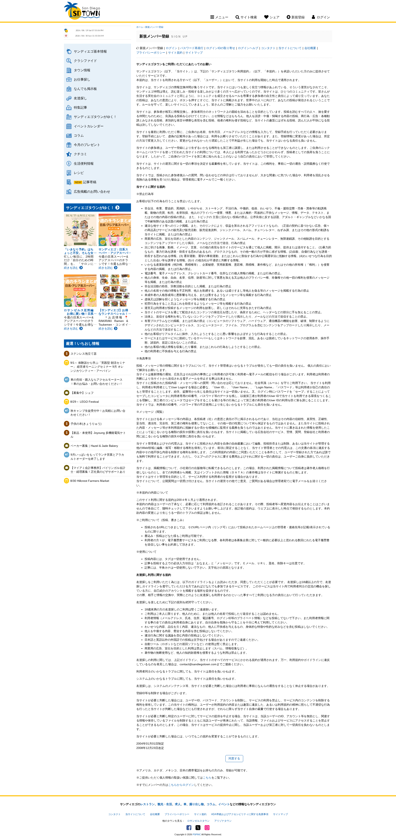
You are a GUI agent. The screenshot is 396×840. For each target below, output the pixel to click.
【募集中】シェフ (82, 392)
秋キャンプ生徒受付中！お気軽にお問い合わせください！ (98, 412)
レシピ (79, 173)
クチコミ (80, 154)
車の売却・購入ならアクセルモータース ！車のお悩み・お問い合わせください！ (97, 381)
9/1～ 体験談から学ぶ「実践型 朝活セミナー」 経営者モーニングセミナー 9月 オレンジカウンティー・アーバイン (97, 366)
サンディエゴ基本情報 (90, 51)
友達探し (80, 98)
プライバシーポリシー (150, 52)
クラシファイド (85, 60)
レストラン (147, 804)
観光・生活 (165, 804)
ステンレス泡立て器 (84, 353)
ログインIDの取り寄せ (220, 48)
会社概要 (310, 48)
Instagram (207, 827)
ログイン (171, 48)
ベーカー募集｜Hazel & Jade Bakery (94, 445)
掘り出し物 (196, 804)
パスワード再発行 (191, 48)
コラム (79, 135)
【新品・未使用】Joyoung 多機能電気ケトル (98, 435)
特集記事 (80, 107)
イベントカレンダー (89, 126)
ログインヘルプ (248, 48)
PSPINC (197, 834)
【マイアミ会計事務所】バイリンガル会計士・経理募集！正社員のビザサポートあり (98, 470)
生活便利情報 (84, 163)
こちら (207, 777)
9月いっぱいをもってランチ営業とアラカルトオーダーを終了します (97, 456)
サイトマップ (194, 52)
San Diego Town (82, 11)
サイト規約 (175, 52)
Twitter (198, 827)
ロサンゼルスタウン (198, 820)
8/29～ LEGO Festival (84, 401)
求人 (178, 804)
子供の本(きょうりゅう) (86, 423)
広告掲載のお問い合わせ (92, 191)
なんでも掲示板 (85, 88)
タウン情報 (82, 70)
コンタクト (268, 48)
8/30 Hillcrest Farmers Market (89, 480)
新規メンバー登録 (154, 27)
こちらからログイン (181, 784)
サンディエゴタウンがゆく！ (95, 116)
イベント (224, 804)
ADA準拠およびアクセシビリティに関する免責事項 (239, 814)
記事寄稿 (89, 182)
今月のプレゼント (87, 145)
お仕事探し (82, 79)
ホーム (139, 27)
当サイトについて (290, 48)
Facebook (188, 827)
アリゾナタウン (223, 820)
